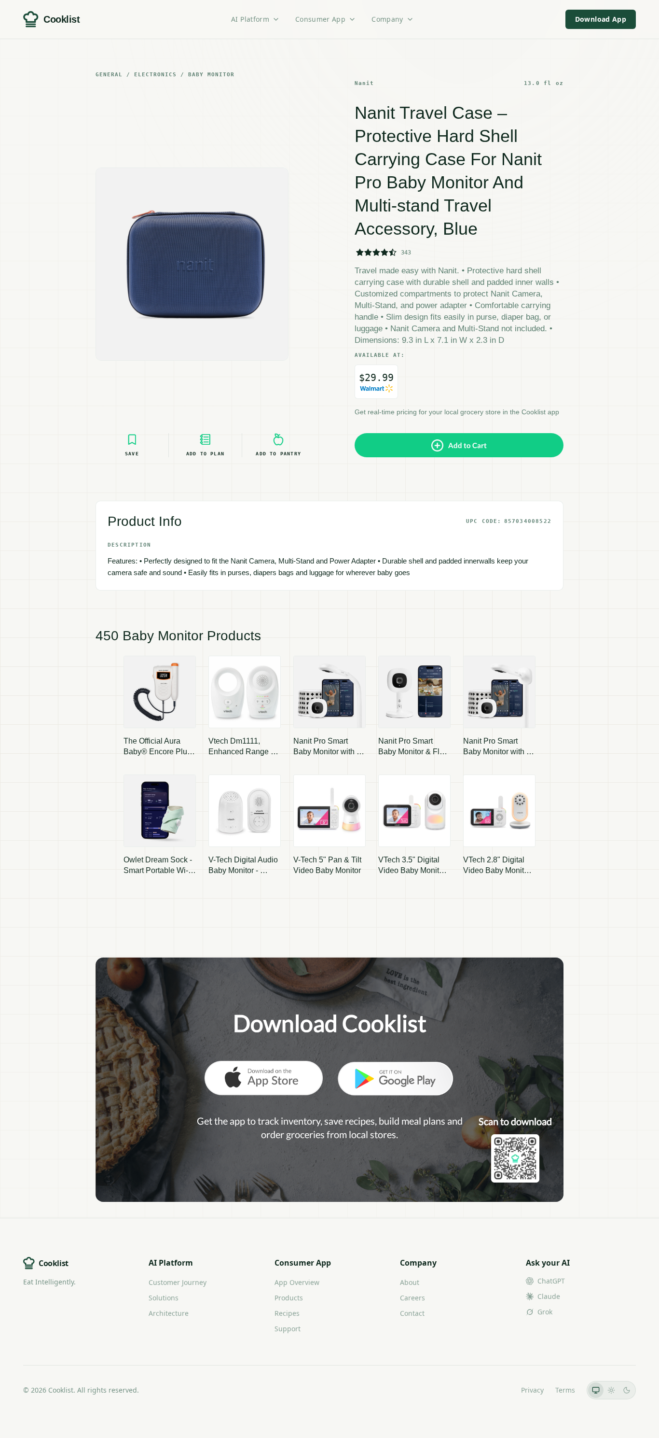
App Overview (297, 1282)
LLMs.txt (496, 1390)
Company (387, 19)
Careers (412, 1297)
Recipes (287, 1313)
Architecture (169, 1313)
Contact (412, 1313)
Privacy (532, 1390)
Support (288, 1328)
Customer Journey (177, 1282)
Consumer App (320, 19)
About (409, 1282)
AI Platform (250, 19)
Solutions (163, 1297)
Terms (565, 1390)
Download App (600, 19)
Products (289, 1297)
